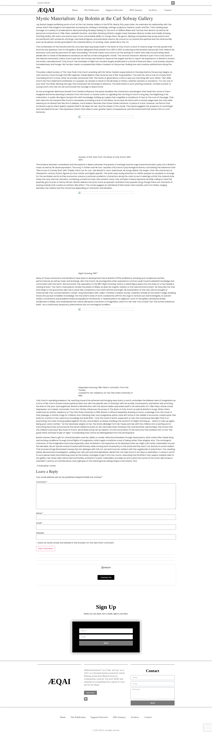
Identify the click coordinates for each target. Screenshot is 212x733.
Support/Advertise (114, 10)
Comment (41, 482)
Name (39, 513)
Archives (153, 10)
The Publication (91, 10)
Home (75, 10)
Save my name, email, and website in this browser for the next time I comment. (76, 543)
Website (40, 533)
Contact (168, 10)
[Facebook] (173, 3)
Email (39, 523)
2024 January (135, 10)
